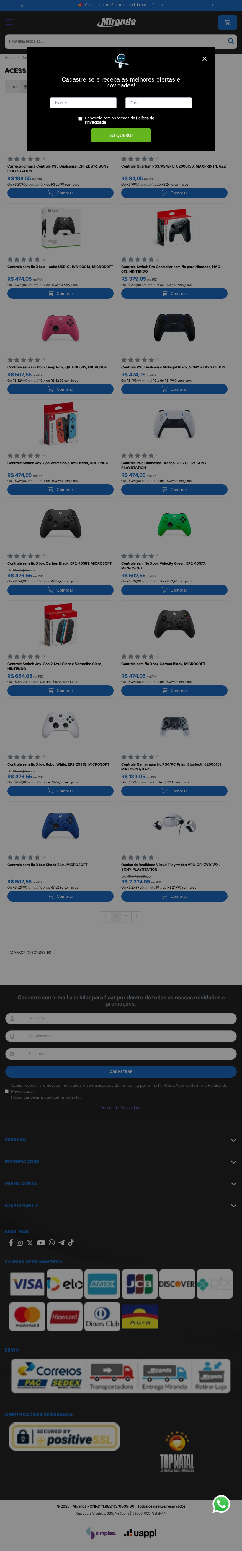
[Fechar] (204, 59)
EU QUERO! (121, 135)
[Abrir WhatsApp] (221, 1504)
